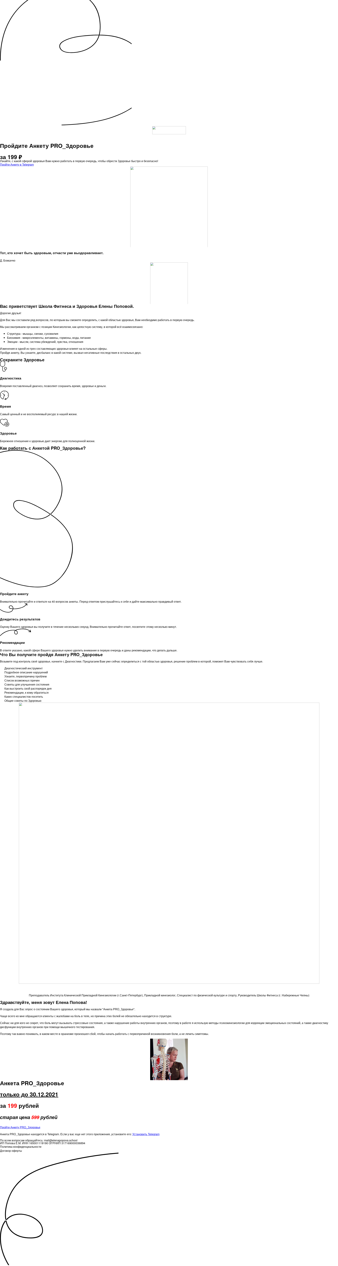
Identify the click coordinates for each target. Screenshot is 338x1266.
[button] (17, 164)
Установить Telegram (145, 1134)
